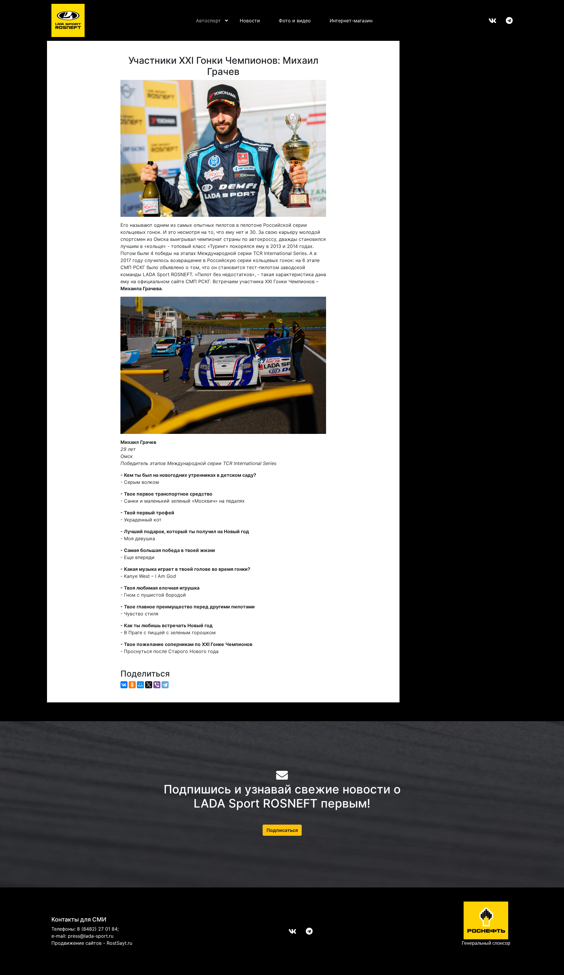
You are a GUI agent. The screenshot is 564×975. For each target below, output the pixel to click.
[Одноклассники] (132, 684)
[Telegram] (165, 684)
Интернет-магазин (351, 21)
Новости (250, 21)
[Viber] (156, 684)
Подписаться (282, 830)
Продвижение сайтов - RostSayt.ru (91, 943)
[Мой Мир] (140, 684)
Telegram (504, 20)
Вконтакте (487, 20)
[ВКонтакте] (123, 684)
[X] (148, 684)
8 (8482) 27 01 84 (97, 929)
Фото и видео (295, 21)
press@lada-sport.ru (90, 936)
